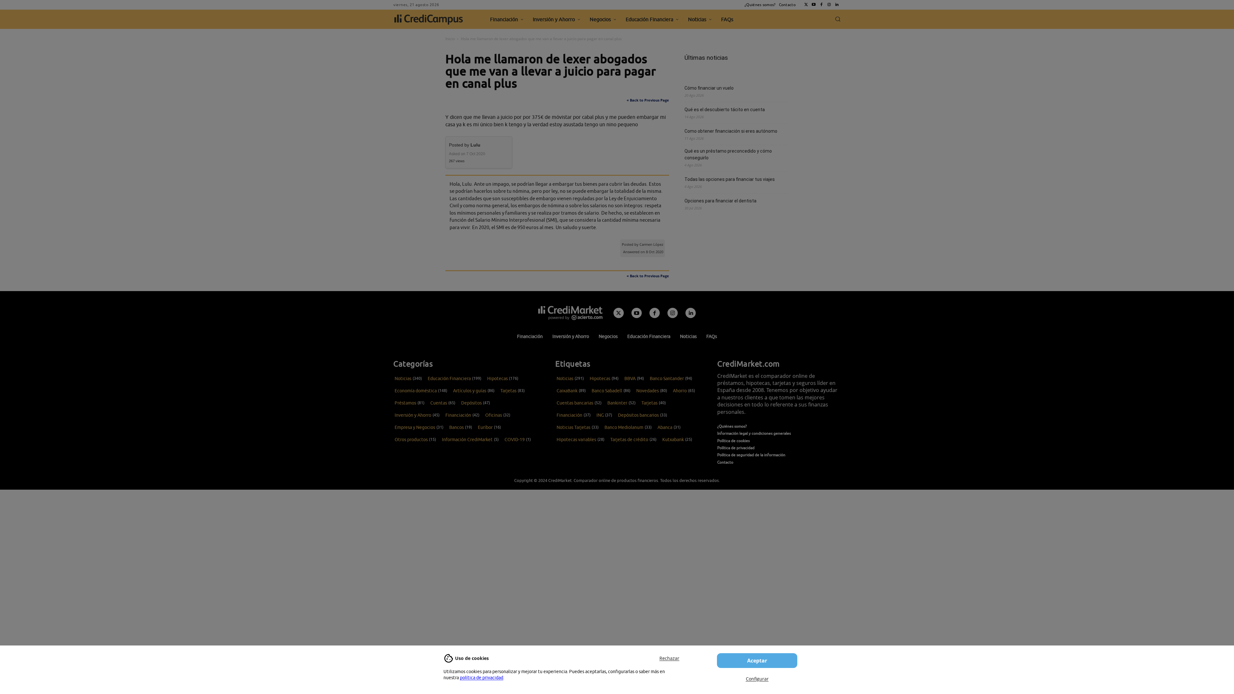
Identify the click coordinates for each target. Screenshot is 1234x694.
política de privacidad (481, 677)
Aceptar (757, 660)
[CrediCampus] (428, 19)
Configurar (757, 679)
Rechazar (669, 658)
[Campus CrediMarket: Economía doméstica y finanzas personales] (570, 313)
